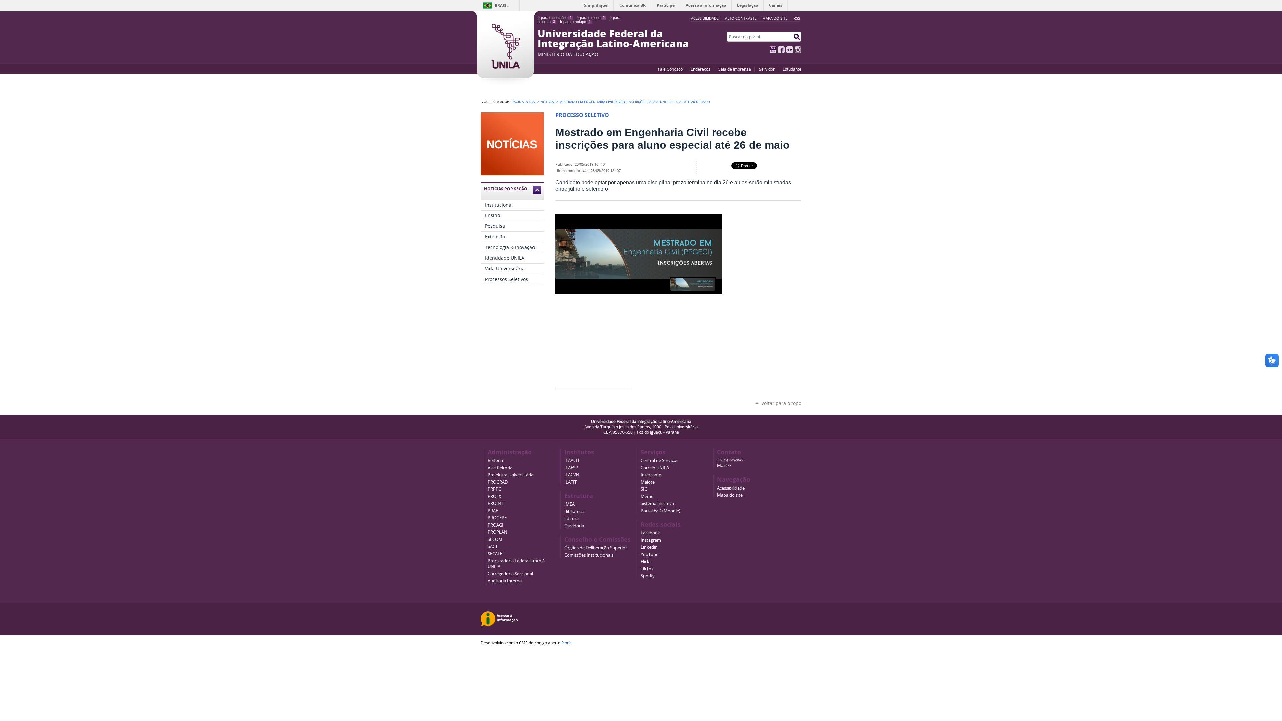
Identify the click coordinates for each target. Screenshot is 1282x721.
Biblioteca (574, 511)
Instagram (798, 49)
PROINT (495, 503)
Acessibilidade (731, 488)
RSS (797, 18)
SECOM (495, 539)
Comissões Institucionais (588, 555)
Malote (648, 482)
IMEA (569, 504)
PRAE (493, 511)
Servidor (767, 69)
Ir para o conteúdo (555, 18)
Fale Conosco (670, 69)
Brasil (502, 5)
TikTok (647, 569)
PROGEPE (497, 518)
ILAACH (571, 460)
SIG (644, 489)
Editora (571, 518)
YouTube (773, 49)
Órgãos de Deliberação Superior (595, 548)
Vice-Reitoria (500, 468)
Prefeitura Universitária (510, 475)
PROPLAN (497, 532)
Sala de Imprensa (734, 69)
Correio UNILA (655, 468)
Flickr (789, 49)
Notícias (547, 101)
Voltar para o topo (781, 403)
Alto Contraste (740, 18)
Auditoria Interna (505, 581)
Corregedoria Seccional (510, 574)
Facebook (781, 49)
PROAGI (495, 525)
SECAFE (495, 554)
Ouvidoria (574, 526)
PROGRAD (498, 482)
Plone (566, 642)
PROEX (494, 496)
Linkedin (649, 547)
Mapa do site (774, 18)
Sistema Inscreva (657, 503)
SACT (493, 546)
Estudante (792, 69)
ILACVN (571, 475)
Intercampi (651, 475)
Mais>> (724, 465)
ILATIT (570, 482)
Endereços (700, 69)
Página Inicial (524, 101)
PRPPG (494, 489)
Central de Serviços (659, 460)
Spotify (648, 576)
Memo (647, 496)
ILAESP (571, 468)
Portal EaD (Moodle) (660, 511)
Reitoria (495, 460)
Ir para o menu (591, 18)
